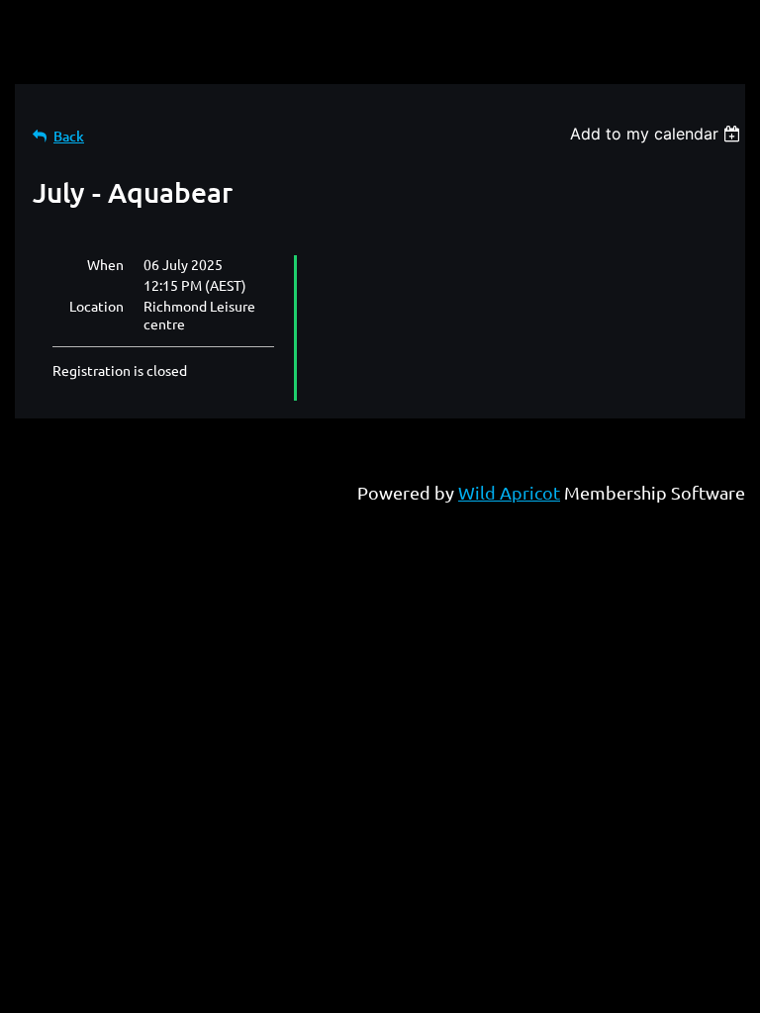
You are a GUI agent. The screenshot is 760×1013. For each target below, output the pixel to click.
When (105, 264)
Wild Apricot (509, 492)
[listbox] (657, 133)
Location (96, 306)
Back (68, 136)
